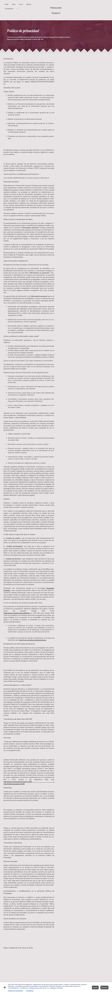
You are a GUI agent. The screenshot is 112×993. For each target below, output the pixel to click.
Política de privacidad (15, 990)
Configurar (29, 990)
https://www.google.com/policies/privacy (32, 640)
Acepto (95, 987)
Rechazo (104, 987)
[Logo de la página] (56, 17)
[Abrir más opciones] (18, 9)
